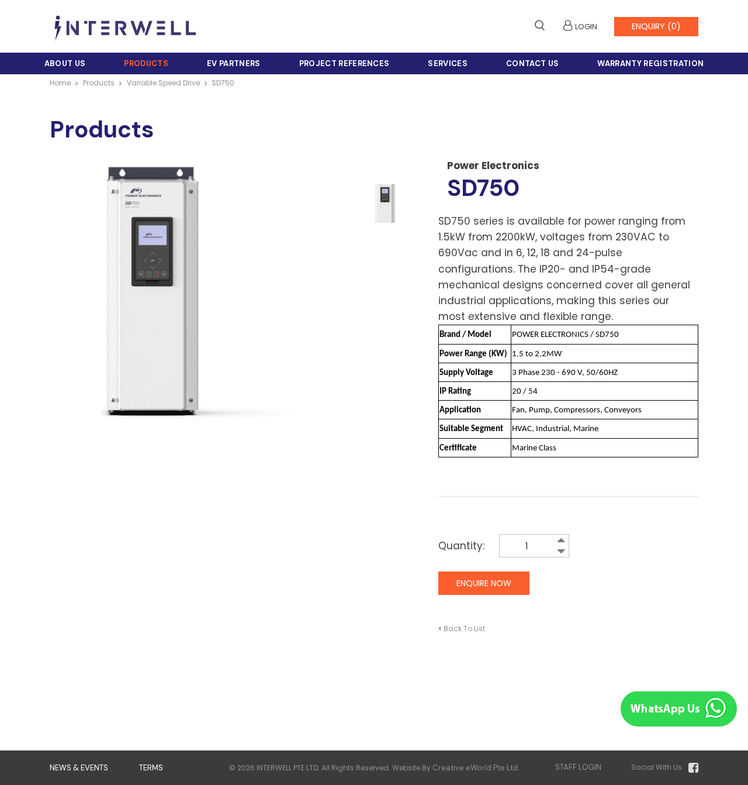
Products (146, 63)
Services (448, 63)
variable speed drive (163, 83)
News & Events (79, 768)
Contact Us (532, 63)
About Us (65, 63)
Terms (151, 768)
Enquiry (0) (656, 26)
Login (586, 26)
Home (60, 83)
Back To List (464, 628)
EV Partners (234, 63)
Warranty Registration (650, 63)
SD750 (223, 83)
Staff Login (578, 767)
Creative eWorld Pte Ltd (475, 768)
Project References (344, 63)
